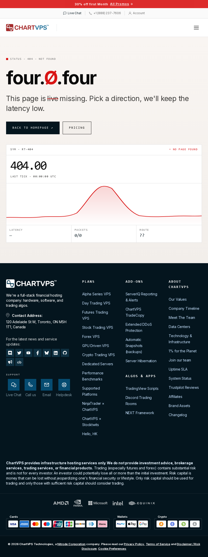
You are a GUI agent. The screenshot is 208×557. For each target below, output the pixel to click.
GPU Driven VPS (95, 345)
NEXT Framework (140, 413)
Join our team (180, 360)
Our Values (177, 299)
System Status (180, 378)
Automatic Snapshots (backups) (134, 345)
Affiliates (175, 396)
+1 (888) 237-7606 (107, 13)
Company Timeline (184, 308)
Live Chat (74, 13)
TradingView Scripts (142, 388)
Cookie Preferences (112, 548)
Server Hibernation (141, 361)
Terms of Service (158, 544)
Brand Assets (179, 406)
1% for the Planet (182, 351)
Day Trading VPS (96, 303)
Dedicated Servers (97, 364)
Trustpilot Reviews (184, 387)
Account (139, 13)
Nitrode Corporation (71, 544)
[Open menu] (196, 27)
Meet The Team (182, 317)
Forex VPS (91, 336)
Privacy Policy (134, 544)
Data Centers (179, 326)
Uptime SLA (178, 369)
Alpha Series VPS (96, 294)
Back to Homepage (32, 127)
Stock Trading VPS (97, 327)
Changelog (178, 415)
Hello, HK (89, 434)
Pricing (77, 127)
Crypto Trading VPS (98, 355)
